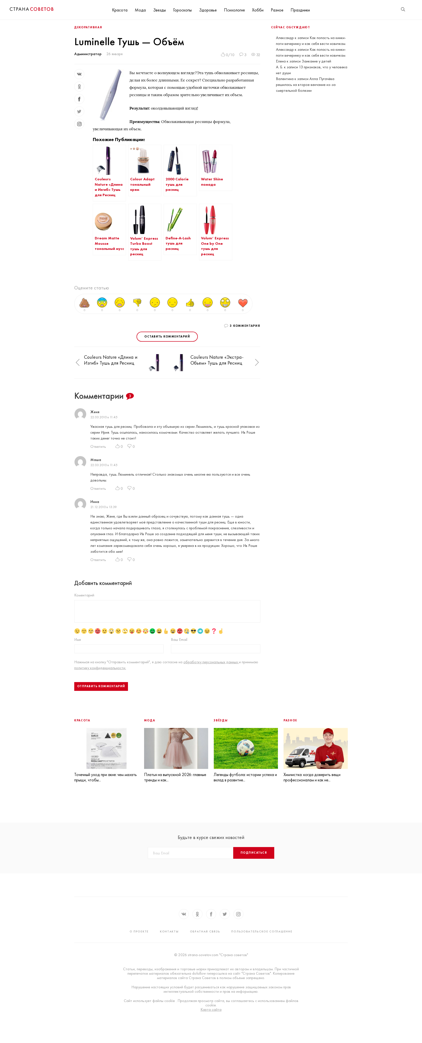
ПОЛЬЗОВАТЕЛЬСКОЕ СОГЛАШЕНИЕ (261, 931)
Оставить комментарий (167, 336)
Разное (277, 10)
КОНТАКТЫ (169, 931)
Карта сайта (211, 1009)
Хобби (258, 10)
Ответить (98, 446)
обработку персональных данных (211, 662)
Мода (140, 10)
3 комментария (245, 326)
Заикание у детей (316, 61)
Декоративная (88, 27)
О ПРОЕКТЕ (139, 931)
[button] (77, 362)
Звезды (159, 10)
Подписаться (254, 853)
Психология (234, 10)
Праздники (300, 10)
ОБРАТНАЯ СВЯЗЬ (205, 931)
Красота (119, 10)
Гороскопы (182, 10)
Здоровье (208, 10)
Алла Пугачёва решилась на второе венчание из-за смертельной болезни (306, 84)
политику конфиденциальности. (100, 667)
